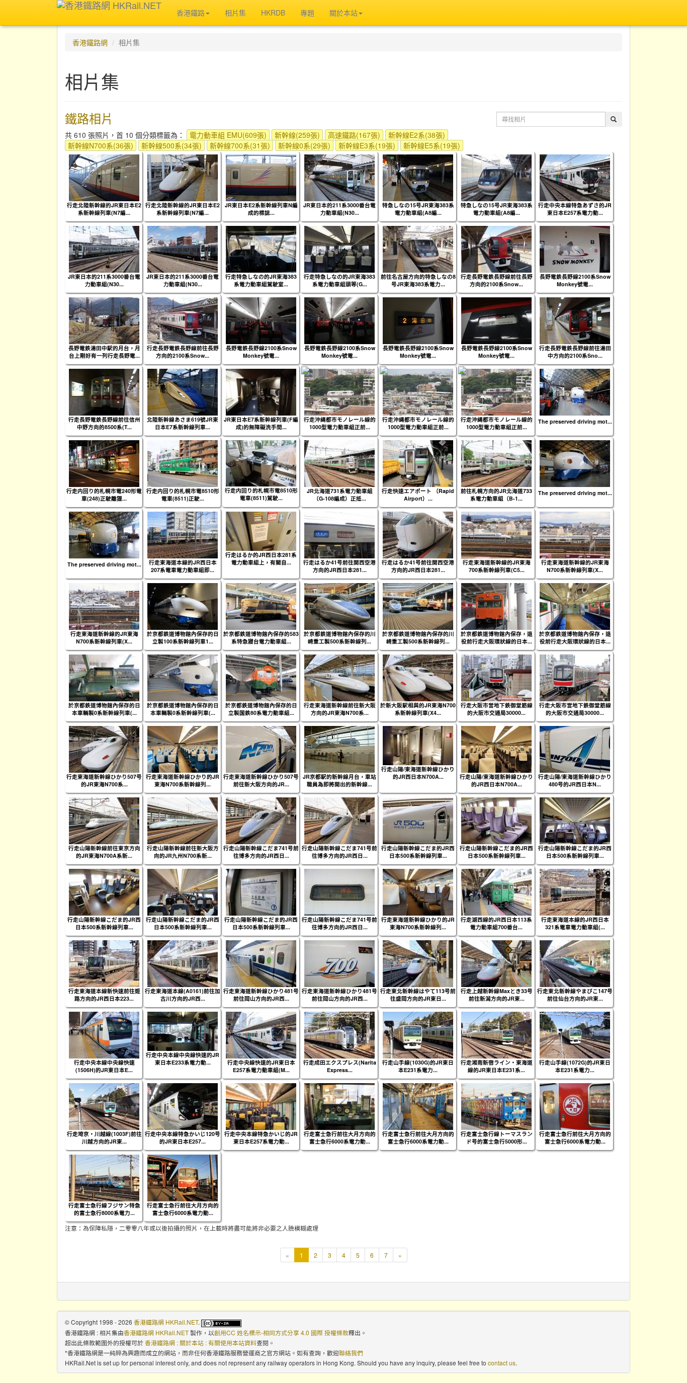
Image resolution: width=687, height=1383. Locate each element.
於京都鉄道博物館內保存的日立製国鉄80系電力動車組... (261, 708)
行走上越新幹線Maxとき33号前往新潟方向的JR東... (497, 994)
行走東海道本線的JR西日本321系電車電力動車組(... (575, 923)
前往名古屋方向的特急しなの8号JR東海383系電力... (418, 280)
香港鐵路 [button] (191, 13)
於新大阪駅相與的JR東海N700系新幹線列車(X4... (418, 708)
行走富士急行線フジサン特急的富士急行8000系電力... (104, 1208)
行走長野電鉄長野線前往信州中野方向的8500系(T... (104, 423)
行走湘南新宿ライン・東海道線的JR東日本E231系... (497, 1066)
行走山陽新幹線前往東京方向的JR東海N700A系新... (104, 851)
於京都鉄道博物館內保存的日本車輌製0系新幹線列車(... (104, 708)
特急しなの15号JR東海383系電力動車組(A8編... (418, 208)
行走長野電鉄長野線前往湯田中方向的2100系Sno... (575, 351)
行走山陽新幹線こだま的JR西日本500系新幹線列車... (418, 851)
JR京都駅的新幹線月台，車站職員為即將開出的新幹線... (339, 780)
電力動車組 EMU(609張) (228, 135)
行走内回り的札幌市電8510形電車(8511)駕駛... (261, 494)
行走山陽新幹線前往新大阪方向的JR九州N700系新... (183, 851)
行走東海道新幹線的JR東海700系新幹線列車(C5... (497, 566)
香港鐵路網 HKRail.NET (166, 1322)
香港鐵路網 (90, 42)
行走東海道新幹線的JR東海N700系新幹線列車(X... (575, 566)
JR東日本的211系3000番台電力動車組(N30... (339, 208)
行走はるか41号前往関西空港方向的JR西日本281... (339, 566)
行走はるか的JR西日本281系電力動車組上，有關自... (261, 558)
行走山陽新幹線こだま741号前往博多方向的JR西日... (261, 851)
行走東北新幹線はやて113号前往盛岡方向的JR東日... (418, 994)
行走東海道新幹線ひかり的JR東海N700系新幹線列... (182, 780)
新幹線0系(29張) (304, 145)
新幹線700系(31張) (240, 145)
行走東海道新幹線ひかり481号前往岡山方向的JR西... (261, 994)
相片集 (235, 13)
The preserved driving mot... (575, 421)
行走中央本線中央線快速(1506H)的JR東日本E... (104, 1066)
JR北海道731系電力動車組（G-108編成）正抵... (340, 494)
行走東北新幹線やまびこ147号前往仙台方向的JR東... (575, 994)
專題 (307, 13)
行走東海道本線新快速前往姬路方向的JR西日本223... (104, 994)
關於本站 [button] (343, 13)
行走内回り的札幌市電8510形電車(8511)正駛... (182, 494)
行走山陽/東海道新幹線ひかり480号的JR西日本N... (575, 780)
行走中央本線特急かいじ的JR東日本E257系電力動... (261, 1137)
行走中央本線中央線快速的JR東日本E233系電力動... (182, 1058)
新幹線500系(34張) (171, 145)
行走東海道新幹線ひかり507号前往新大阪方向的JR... (261, 780)
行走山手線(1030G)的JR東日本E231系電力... (418, 1066)
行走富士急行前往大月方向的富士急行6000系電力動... (340, 1137)
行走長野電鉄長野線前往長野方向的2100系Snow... (497, 280)
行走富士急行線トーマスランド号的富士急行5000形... (497, 1137)
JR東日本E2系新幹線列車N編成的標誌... (261, 208)
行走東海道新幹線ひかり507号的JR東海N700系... (104, 780)
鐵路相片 (89, 118)
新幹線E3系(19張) (366, 145)
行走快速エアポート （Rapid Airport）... (418, 494)
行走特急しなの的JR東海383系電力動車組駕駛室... (261, 280)
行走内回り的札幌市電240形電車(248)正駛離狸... (104, 494)
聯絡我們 (351, 1352)
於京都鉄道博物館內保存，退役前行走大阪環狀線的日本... (497, 637)
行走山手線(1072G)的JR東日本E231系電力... (575, 1066)
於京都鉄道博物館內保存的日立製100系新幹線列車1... (183, 637)
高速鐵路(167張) (354, 135)
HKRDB (273, 13)
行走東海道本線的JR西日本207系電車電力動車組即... (183, 566)
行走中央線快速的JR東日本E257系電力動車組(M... (261, 1066)
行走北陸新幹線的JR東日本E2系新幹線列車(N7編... (104, 208)
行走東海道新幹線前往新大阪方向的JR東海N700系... (340, 708)
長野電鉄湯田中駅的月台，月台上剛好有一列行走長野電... (104, 351)
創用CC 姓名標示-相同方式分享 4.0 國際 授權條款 (281, 1332)
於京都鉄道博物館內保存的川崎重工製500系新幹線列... (340, 637)
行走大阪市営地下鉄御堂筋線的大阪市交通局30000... (497, 708)
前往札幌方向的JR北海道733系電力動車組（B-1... (496, 494)
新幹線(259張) (297, 135)
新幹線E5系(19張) (431, 145)
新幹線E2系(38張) (416, 135)
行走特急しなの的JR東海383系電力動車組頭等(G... (339, 280)
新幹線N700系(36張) (100, 145)
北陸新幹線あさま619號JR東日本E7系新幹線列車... (182, 423)
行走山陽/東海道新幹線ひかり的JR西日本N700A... (418, 772)
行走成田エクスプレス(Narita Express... (339, 1066)
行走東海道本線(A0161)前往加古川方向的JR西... (182, 994)
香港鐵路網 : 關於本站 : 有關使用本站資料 (200, 1342)
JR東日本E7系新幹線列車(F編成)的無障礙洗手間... (261, 423)
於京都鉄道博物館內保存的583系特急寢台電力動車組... (261, 637)
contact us (502, 1362)
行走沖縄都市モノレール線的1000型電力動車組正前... (340, 423)
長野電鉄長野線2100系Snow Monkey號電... (575, 280)
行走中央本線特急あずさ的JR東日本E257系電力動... (575, 208)
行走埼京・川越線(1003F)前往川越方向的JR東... (104, 1137)
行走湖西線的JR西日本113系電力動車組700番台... (496, 923)
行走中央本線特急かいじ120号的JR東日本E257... (182, 1137)
